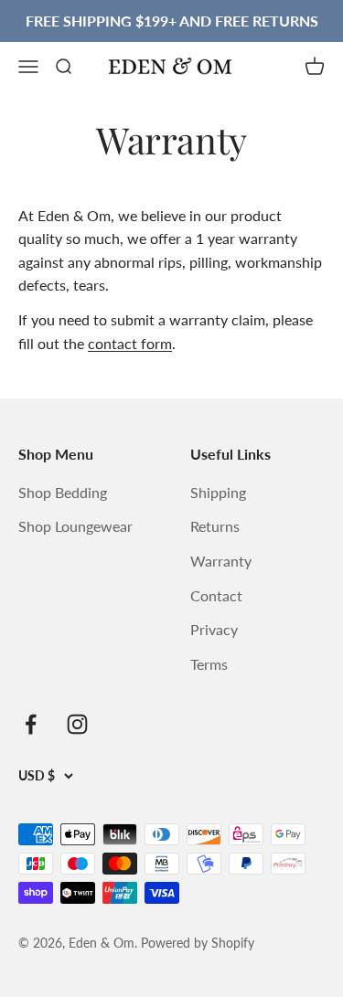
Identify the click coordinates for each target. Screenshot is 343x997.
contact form (130, 343)
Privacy (214, 629)
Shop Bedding (62, 492)
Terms (209, 664)
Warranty (221, 560)
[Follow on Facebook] (30, 724)
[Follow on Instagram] (77, 724)
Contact (216, 595)
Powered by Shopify (197, 942)
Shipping (218, 492)
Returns (215, 526)
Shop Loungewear (75, 526)
